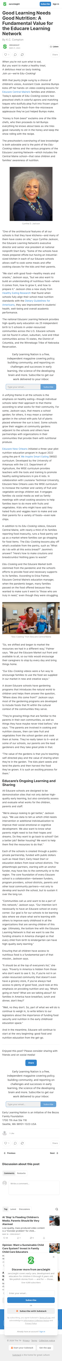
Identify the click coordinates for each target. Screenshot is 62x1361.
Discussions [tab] (24, 1209)
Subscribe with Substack (33, 1311)
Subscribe (45, 4)
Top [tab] (5, 1209)
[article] (31, 1228)
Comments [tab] (9, 1173)
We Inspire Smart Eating (35, 456)
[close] (53, 1257)
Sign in (56, 4)
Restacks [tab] (21, 1173)
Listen (56, 46)
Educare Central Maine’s (16, 91)
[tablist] (14, 1173)
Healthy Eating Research (16, 293)
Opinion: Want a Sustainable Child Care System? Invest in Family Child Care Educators (23, 1248)
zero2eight (14, 45)
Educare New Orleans (15, 448)
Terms (34, 1340)
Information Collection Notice (36, 1320)
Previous (11, 1153)
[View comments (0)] (15, 55)
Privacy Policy (31, 1323)
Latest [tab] (13, 1209)
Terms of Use (44, 1317)
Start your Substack (23, 1347)
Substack (16, 1355)
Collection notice (47, 1340)
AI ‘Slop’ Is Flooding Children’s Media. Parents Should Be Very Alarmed (20, 1221)
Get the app (45, 1347)
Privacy (26, 1340)
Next (52, 1153)
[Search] (57, 1209)
